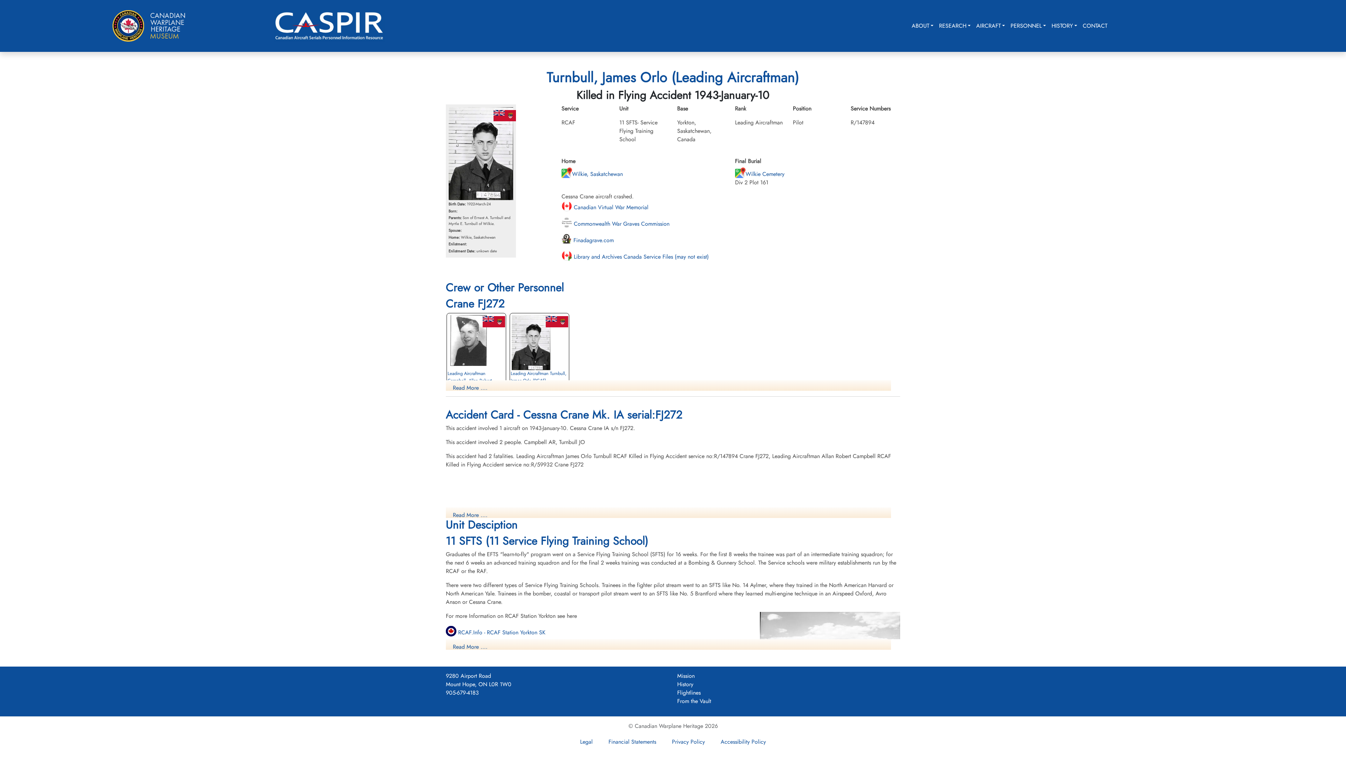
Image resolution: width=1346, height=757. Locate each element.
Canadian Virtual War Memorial (610, 207)
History (1062, 26)
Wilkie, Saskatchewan (597, 174)
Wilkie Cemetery (765, 174)
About (920, 26)
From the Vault (694, 701)
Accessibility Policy (743, 742)
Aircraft (988, 26)
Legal (586, 742)
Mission (686, 676)
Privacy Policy (688, 742)
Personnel (1026, 26)
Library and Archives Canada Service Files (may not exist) (640, 257)
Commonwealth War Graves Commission (620, 224)
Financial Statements (632, 742)
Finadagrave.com (593, 240)
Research (952, 26)
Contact (1095, 26)
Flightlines (689, 693)
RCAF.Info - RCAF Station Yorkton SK (500, 632)
